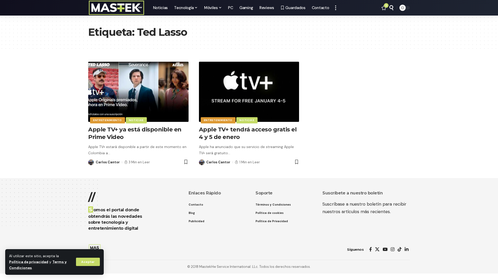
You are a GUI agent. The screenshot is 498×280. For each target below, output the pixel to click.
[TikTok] (399, 249)
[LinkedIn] (406, 249)
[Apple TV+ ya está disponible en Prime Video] (138, 92)
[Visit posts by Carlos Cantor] (91, 162)
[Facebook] (370, 249)
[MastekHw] (116, 8)
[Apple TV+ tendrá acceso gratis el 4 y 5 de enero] (249, 92)
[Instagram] (392, 249)
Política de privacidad (28, 262)
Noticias (136, 120)
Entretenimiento (107, 120)
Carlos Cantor (108, 162)
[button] (88, 262)
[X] (377, 249)
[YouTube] (385, 249)
